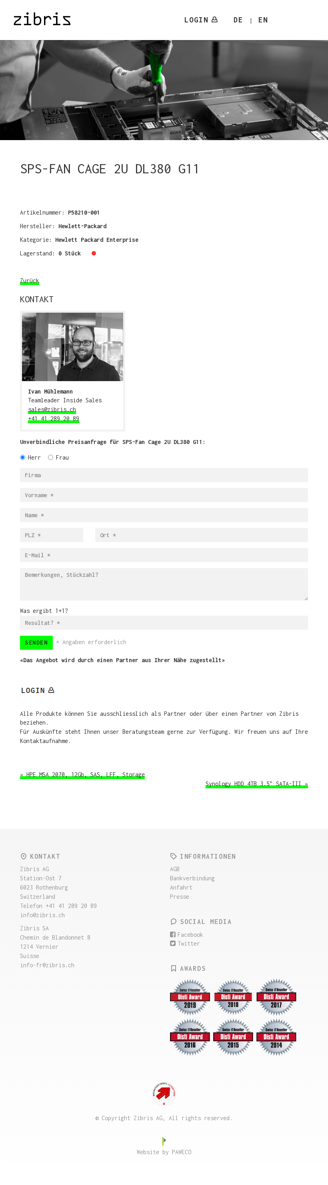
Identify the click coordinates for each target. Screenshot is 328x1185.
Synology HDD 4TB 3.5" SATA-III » (257, 783)
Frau (62, 457)
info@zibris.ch (42, 915)
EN (263, 20)
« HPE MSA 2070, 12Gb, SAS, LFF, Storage (82, 774)
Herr (34, 457)
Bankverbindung (192, 878)
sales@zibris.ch (52, 409)
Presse (179, 896)
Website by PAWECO (164, 1152)
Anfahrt (181, 887)
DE (238, 20)
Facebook (190, 934)
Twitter (189, 943)
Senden (36, 642)
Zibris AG (47, 20)
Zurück (29, 280)
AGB (175, 869)
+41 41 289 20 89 (53, 418)
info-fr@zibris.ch (47, 965)
